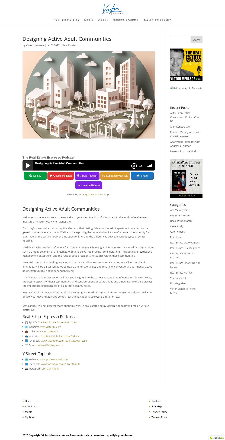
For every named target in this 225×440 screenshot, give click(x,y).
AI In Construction (180, 126)
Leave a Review (90, 185)
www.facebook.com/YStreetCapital (61, 364)
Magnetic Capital (126, 19)
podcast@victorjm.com (50, 345)
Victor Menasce (35, 45)
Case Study (176, 226)
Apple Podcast (89, 175)
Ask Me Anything (180, 210)
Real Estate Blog (67, 19)
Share (144, 175)
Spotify (37, 175)
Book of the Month (181, 221)
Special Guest (178, 278)
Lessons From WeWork (183, 151)
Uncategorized (178, 283)
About (103, 19)
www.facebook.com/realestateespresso (64, 340)
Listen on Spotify (157, 19)
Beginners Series (180, 215)
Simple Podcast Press (93, 194)
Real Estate (68, 45)
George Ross (177, 231)
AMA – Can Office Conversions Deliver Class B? (185, 117)
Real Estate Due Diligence (185, 248)
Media (89, 19)
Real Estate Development (185, 242)
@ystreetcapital (51, 368)
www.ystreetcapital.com (54, 359)
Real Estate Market (181, 272)
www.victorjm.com (50, 327)
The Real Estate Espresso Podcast (57, 322)
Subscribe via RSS (117, 175)
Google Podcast (62, 175)
